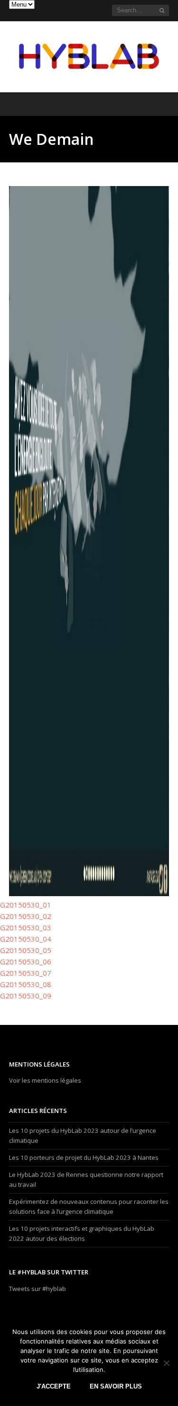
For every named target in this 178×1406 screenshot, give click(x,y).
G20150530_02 (25, 916)
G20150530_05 (25, 950)
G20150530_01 (25, 904)
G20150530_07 (25, 973)
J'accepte (54, 1386)
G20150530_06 (25, 961)
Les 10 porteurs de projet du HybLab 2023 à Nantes (84, 1157)
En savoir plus (116, 1386)
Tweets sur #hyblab (37, 1288)
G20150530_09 (25, 995)
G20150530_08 (25, 984)
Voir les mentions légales (45, 1080)
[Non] (166, 1363)
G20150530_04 (25, 938)
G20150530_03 (25, 927)
